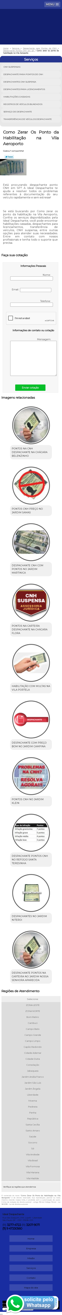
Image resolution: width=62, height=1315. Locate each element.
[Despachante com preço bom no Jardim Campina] (31, 718)
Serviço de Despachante (17, 111)
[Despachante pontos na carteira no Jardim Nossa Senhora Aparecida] (31, 949)
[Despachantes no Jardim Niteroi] (31, 892)
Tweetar (9, 156)
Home (31, 1238)
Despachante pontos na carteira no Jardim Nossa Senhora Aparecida (30, 976)
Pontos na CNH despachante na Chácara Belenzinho (29, 452)
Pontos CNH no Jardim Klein (28, 801)
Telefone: (45, 301)
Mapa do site (31, 1287)
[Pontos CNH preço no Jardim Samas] (31, 485)
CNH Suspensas (11, 67)
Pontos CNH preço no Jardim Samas (27, 510)
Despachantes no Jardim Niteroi (29, 918)
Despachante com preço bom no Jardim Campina (29, 744)
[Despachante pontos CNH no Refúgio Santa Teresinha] (31, 832)
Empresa (31, 1248)
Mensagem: (44, 339)
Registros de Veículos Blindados (22, 104)
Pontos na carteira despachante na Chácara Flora (29, 629)
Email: (16, 289)
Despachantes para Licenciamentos (24, 89)
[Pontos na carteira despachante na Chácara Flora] (31, 601)
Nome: (47, 274)
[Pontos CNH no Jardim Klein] (31, 775)
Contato (31, 1277)
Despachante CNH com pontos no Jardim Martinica (27, 569)
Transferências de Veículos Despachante (27, 119)
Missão (31, 1258)
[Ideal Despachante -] (31, 19)
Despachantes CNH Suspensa (19, 82)
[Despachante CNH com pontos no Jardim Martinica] (31, 541)
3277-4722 (14, 1225)
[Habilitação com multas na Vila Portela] (31, 662)
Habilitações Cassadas (16, 96)
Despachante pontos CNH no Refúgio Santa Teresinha (30, 859)
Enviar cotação (30, 387)
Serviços (31, 59)
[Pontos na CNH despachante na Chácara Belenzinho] (31, 424)
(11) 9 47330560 (12, 1228)
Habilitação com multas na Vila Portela (31, 688)
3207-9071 (33, 1225)
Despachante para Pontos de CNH (23, 74)
